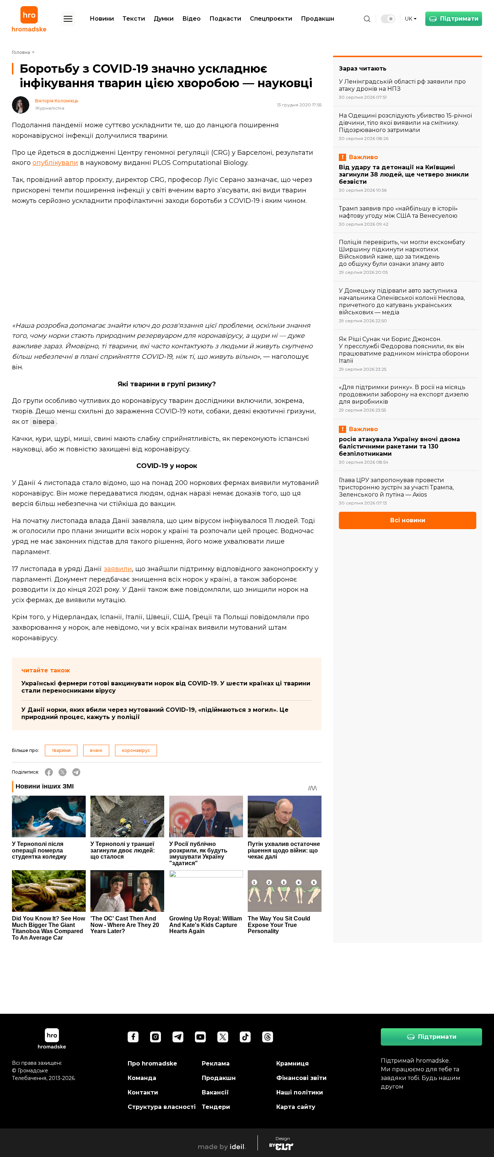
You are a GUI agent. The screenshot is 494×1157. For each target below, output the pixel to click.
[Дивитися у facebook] (133, 1036)
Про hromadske (152, 1063)
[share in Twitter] (63, 772)
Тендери (216, 1106)
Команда (142, 1078)
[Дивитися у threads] (267, 1036)
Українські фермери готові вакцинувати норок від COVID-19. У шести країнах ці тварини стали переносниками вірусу (165, 687)
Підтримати (459, 18)
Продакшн (317, 18)
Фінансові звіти (301, 1078)
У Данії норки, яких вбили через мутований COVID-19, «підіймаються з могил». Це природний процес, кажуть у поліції (155, 713)
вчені (96, 750)
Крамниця (292, 1063)
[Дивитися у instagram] (155, 1036)
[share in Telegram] (76, 772)
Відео (191, 18)
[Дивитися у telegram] (178, 1036)
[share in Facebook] (49, 772)
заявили (118, 569)
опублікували (55, 163)
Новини (102, 18)
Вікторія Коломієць (56, 100)
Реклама (216, 1063)
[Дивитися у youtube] (200, 1036)
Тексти (134, 18)
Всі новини (407, 520)
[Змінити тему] (388, 18)
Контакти (143, 1092)
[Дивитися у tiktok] (245, 1036)
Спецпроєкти (271, 18)
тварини (61, 750)
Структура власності (162, 1106)
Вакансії (215, 1092)
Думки (164, 18)
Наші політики (299, 1092)
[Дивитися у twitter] (222, 1036)
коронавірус (136, 750)
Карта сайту (295, 1106)
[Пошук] (367, 19)
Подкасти (225, 18)
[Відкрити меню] (68, 19)
